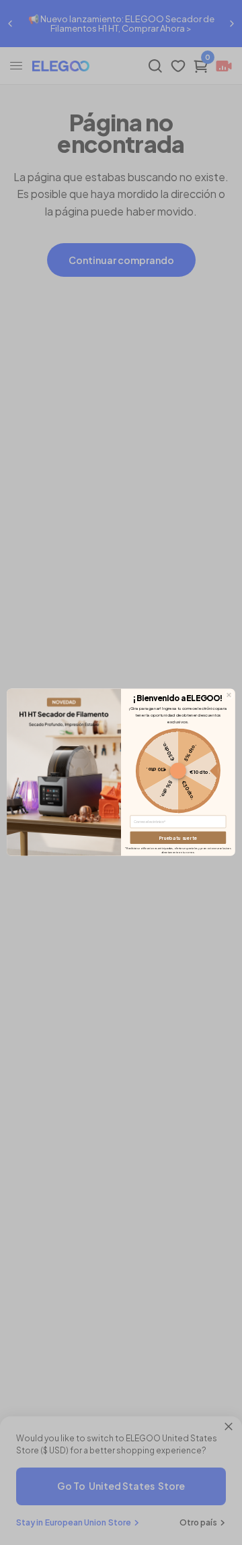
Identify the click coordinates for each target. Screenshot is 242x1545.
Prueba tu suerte (178, 838)
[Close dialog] (229, 695)
